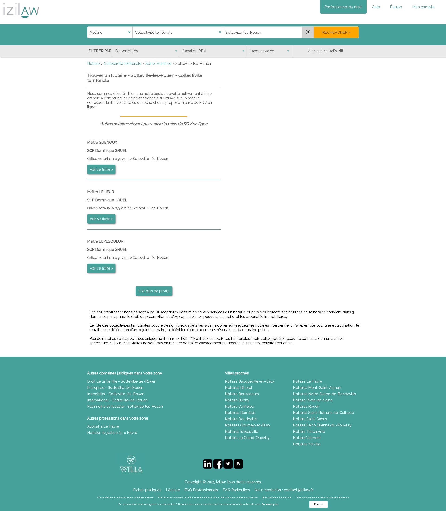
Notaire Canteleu (239, 406)
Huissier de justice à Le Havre (112, 432)
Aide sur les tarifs (322, 51)
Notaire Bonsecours (242, 394)
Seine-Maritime (158, 63)
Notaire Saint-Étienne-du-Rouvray (322, 425)
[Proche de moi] (308, 32)
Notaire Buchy (237, 400)
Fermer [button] (318, 504)
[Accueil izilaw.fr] (21, 19)
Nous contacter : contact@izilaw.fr (284, 490)
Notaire (93, 63)
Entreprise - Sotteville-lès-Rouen (115, 387)
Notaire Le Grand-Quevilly (247, 438)
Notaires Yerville (306, 444)
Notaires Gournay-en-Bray (247, 425)
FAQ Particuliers (236, 490)
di (88, 32)
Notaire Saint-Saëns (310, 419)
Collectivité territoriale (122, 63)
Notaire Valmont (307, 438)
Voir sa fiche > (101, 169)
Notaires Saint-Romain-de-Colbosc (323, 412)
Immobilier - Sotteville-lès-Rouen (115, 394)
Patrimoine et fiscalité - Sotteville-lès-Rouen (125, 406)
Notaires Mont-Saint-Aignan (317, 387)
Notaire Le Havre (307, 381)
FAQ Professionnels (201, 490)
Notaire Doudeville (241, 419)
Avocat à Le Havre (103, 426)
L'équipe (173, 490)
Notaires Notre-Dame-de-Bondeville (324, 394)
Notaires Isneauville (241, 431)
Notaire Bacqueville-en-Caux (249, 381)
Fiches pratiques (147, 490)
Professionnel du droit (343, 7)
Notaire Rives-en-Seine (312, 400)
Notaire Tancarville (309, 431)
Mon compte (423, 7)
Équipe (396, 7)
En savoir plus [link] (270, 504)
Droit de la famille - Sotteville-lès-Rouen (121, 381)
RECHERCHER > (336, 32)
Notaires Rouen (306, 406)
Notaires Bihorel (238, 387)
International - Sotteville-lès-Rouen (117, 400)
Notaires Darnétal (240, 412)
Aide (376, 7)
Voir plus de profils (154, 291)
